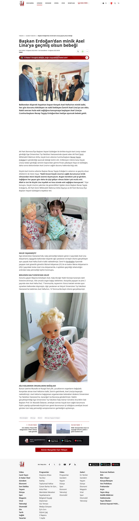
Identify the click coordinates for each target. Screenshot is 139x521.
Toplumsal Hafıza (46, 483)
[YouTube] (65, 464)
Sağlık (21, 515)
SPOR (63, 3)
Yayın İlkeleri (105, 501)
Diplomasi (43, 501)
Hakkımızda (105, 498)
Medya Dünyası (45, 506)
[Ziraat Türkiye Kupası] (111, 3)
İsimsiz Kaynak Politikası (110, 504)
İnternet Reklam (107, 472)
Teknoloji (23, 504)
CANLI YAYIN (84, 3)
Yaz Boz (42, 478)
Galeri (82, 472)
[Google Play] (66, 440)
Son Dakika (24, 486)
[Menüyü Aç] (118, 3)
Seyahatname (44, 495)
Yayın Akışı (104, 492)
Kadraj (41, 481)
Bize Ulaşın (104, 478)
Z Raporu (43, 515)
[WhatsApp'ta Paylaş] (83, 51)
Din (20, 509)
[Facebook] (49, 464)
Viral (21, 501)
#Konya (32, 418)
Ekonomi (22, 483)
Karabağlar (70, 261)
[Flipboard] (70, 464)
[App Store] (53, 440)
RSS (101, 475)
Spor (21, 495)
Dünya (22, 492)
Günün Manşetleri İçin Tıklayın (54, 450)
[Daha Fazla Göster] (87, 51)
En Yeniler (84, 475)
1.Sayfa (42, 518)
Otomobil (23, 506)
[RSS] (75, 464)
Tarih (21, 512)
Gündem (22, 481)
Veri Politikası (106, 483)
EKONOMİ (48, 3)
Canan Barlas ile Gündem (49, 486)
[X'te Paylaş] (78, 51)
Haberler (21, 36)
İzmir (81, 154)
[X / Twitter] (54, 464)
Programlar (44, 472)
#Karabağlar (24, 418)
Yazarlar (22, 518)
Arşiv (102, 489)
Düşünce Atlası (45, 475)
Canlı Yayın (23, 475)
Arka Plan (43, 489)
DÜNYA (56, 3)
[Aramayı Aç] (115, 3)
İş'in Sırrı (42, 509)
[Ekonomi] (95, 3)
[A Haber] (21, 3)
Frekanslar (104, 486)
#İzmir (40, 418)
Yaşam (22, 489)
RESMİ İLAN (71, 3)
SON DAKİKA (30, 3)
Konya (31, 259)
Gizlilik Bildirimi (106, 495)
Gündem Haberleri (31, 36)
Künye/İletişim (106, 481)
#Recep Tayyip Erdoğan (52, 418)
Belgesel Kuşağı (45, 498)
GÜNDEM (39, 3)
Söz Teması (43, 504)
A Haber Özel (24, 478)
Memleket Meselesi (47, 492)
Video (21, 472)
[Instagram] (60, 464)
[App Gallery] (78, 440)
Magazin (22, 498)
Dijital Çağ (43, 512)
